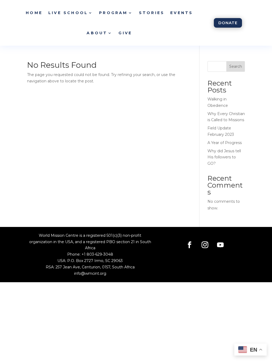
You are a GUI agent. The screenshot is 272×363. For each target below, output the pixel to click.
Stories (151, 12)
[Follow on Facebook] (189, 245)
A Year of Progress (224, 142)
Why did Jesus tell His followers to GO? (224, 157)
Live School (68, 12)
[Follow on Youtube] (220, 245)
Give (125, 33)
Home (34, 12)
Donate (227, 22)
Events (181, 12)
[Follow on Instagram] (204, 245)
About (97, 33)
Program (113, 12)
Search (235, 66)
